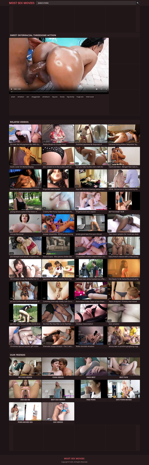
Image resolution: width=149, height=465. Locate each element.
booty (62, 97)
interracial (90, 97)
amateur (21, 97)
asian (13, 97)
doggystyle (36, 97)
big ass (55, 97)
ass (28, 97)
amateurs (46, 97)
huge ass (80, 97)
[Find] (138, 3)
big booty (70, 97)
